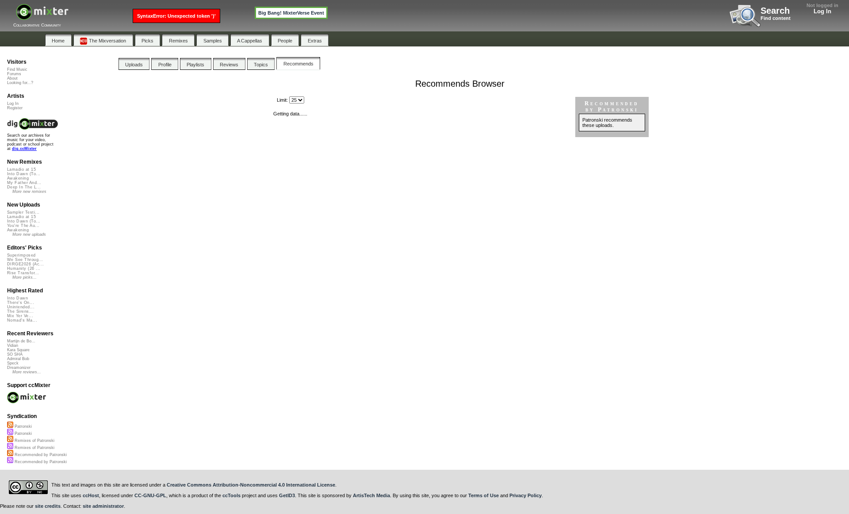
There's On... (20, 302)
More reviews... (26, 372)
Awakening (18, 178)
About (12, 78)
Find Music (17, 69)
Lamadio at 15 (21, 169)
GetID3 (287, 495)
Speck (13, 363)
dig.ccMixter (24, 148)
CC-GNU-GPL (150, 495)
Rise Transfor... (23, 273)
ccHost (91, 495)
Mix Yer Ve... (20, 316)
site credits (48, 506)
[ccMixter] (42, 16)
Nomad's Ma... (22, 320)
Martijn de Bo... (21, 341)
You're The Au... (23, 225)
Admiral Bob (18, 359)
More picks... (24, 277)
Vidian (12, 345)
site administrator (103, 506)
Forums (14, 74)
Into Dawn (17, 298)
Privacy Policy (525, 495)
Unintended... (20, 307)
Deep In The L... (24, 187)
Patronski (22, 426)
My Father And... (24, 182)
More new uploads (29, 234)
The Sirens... (20, 311)
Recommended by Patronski (40, 455)
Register (15, 108)
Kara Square (18, 350)
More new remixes (29, 191)
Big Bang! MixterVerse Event (291, 12)
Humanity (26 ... (23, 268)
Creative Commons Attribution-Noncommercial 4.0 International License (251, 484)
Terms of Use (483, 495)
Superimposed (21, 255)
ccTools (231, 495)
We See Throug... (25, 259)
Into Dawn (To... (23, 174)
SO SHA (15, 354)
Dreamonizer (19, 367)
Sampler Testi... (23, 212)
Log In (822, 11)
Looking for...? (20, 83)
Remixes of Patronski (33, 440)
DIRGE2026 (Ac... (25, 264)
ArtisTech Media (371, 495)
